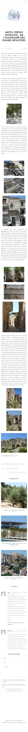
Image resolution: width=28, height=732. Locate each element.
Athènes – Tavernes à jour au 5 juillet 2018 (14, 577)
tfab (9, 592)
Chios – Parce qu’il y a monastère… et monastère (16, 472)
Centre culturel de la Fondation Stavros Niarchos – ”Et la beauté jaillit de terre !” (14, 544)
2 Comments (9, 48)
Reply (25, 592)
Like (3, 48)
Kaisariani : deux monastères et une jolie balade (14, 510)
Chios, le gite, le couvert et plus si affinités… (10, 468)
